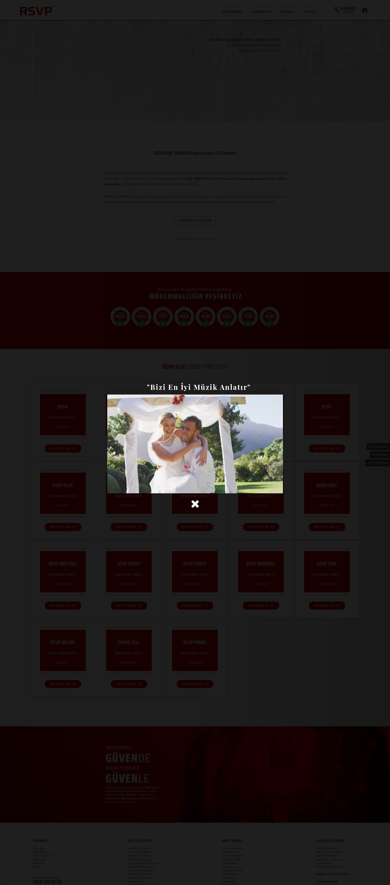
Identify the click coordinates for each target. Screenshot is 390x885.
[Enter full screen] (277, 487)
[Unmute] (119, 487)
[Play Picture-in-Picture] (270, 487)
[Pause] (112, 487)
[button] (195, 504)
